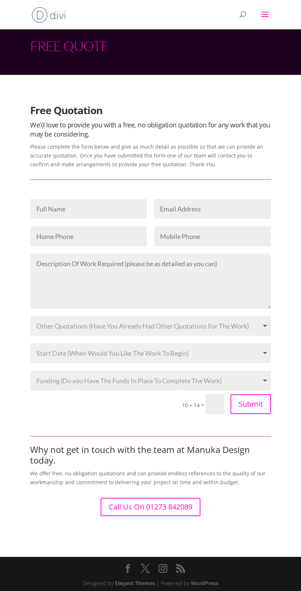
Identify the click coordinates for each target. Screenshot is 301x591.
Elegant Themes (135, 583)
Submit (251, 404)
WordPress (204, 583)
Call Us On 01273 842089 (150, 507)
